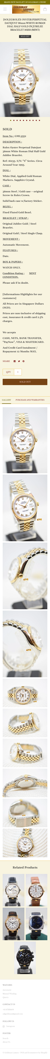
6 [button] (26, 120)
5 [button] (23, 120)
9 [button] (36, 120)
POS (22, 1053)
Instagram (10, 1026)
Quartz (6, 997)
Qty (8, 372)
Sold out (25, 382)
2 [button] (13, 120)
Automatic (7, 990)
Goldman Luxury (12, 1053)
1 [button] (10, 120)
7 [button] (29, 120)
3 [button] (17, 120)
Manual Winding (9, 994)
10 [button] (39, 120)
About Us (6, 1042)
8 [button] (33, 120)
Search (5, 1038)
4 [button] (20, 120)
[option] (25, 79)
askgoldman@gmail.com (13, 1014)
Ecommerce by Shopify (37, 1053)
